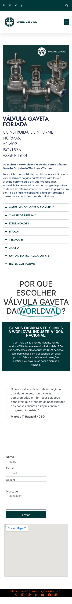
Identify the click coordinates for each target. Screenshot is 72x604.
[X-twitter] (36, 594)
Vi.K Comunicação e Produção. (43, 591)
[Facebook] (49, 594)
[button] (66, 5)
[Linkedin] (55, 594)
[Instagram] (22, 594)
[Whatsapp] (16, 594)
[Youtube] (42, 594)
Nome (10, 456)
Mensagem (13, 491)
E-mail (10, 468)
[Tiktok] (29, 594)
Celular (10, 479)
